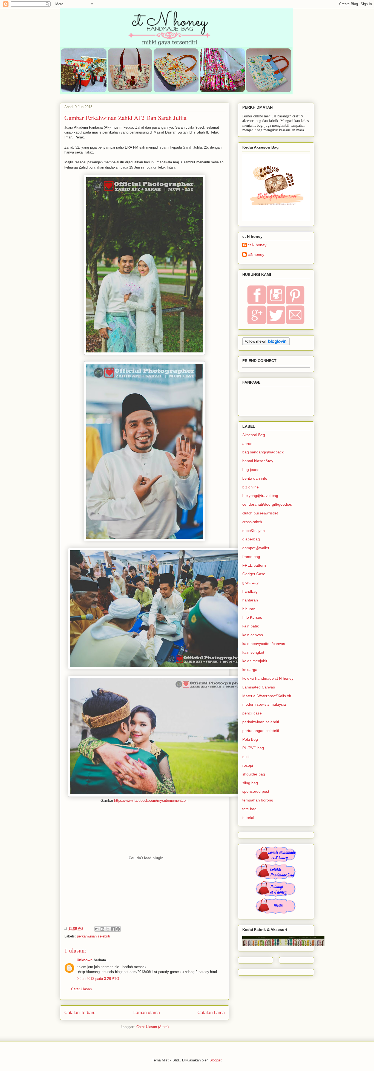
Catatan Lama (211, 1012)
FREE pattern (254, 565)
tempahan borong (257, 800)
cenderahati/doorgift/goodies (267, 504)
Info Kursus (252, 617)
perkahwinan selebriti (93, 936)
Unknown (85, 960)
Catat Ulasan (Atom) (152, 1027)
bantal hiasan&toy (257, 461)
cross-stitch (252, 522)
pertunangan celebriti (260, 730)
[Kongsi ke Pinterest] (118, 929)
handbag (250, 591)
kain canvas (252, 635)
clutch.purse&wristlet (260, 513)
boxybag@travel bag (260, 495)
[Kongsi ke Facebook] (113, 929)
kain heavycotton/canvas (263, 643)
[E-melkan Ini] (97, 929)
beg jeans (250, 469)
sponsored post (255, 791)
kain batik (250, 626)
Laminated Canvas (258, 687)
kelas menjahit (254, 661)
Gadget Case (253, 574)
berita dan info (254, 478)
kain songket (253, 652)
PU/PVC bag (253, 748)
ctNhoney (256, 254)
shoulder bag (253, 774)
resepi (247, 765)
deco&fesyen (253, 530)
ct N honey (257, 245)
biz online (250, 487)
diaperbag (251, 539)
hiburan (248, 609)
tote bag (249, 809)
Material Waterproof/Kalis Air (266, 696)
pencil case (252, 713)
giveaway (250, 582)
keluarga (249, 669)
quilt (245, 756)
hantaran (250, 600)
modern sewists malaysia (264, 704)
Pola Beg (250, 739)
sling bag (250, 783)
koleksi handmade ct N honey (268, 678)
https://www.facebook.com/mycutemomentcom (151, 800)
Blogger (215, 1060)
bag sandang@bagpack (263, 452)
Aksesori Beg (253, 435)
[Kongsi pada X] (107, 929)
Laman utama (146, 1012)
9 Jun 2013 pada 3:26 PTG (98, 979)
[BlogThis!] (102, 929)
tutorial (248, 817)
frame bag (251, 556)
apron (247, 443)
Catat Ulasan (81, 989)
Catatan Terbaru (80, 1012)
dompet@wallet (255, 548)
